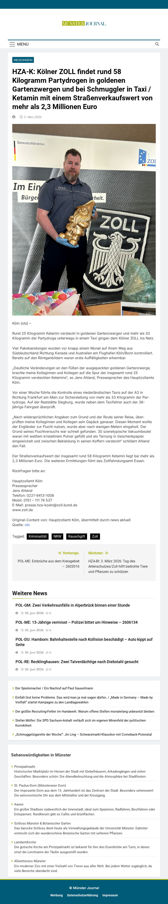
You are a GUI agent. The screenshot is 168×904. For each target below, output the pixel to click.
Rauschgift (76, 536)
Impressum (110, 895)
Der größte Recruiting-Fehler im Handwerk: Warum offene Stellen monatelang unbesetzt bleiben (84, 711)
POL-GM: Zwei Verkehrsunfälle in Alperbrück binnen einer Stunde (73, 605)
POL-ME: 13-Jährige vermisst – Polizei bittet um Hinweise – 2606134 (77, 622)
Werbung (56, 895)
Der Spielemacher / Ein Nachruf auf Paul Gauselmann (54, 688)
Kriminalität (38, 536)
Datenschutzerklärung (82, 895)
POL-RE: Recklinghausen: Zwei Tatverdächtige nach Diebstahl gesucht (77, 662)
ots (27, 525)
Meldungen (23, 60)
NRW (57, 536)
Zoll (95, 536)
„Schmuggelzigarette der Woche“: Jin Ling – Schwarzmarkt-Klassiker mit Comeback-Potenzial (83, 734)
